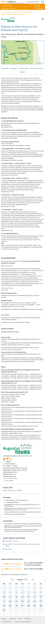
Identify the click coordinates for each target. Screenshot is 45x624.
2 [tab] (37, 63)
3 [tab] (39, 63)
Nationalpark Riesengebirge (20, 544)
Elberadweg (8, 549)
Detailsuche (40, 8)
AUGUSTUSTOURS (26, 12)
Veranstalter (15, 12)
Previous (2, 52)
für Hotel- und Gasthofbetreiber (22, 621)
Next (42, 52)
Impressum (4, 618)
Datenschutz (12, 618)
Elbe (6, 544)
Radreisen (7, 12)
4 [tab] (41, 63)
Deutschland (8, 541)
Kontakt (20, 618)
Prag (30, 544)
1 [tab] (36, 63)
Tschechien (16, 541)
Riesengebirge (36, 544)
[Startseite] (2, 12)
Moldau (10, 544)
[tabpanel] (22, 52)
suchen (38, 5)
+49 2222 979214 (33, 2)
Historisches (27, 618)
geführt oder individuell (8, 8)
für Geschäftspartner (6, 621)
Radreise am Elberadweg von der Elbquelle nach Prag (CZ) (13, 14)
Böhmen (7, 546)
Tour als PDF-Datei (11, 478)
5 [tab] (42, 63)
